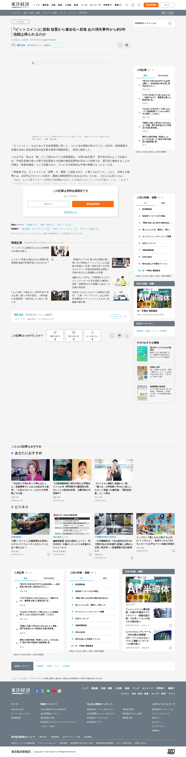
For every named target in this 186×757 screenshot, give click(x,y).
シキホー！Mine (47, 726)
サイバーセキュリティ (21, 713)
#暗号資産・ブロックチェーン (34, 229)
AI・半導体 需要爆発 (151, 270)
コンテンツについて (160, 713)
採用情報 (55, 737)
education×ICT (17, 709)
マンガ (84, 5)
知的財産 (63, 743)
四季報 (106, 5)
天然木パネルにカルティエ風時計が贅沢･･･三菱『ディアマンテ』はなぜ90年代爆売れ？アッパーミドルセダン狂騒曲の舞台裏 (90, 297)
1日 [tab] (145, 203)
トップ (36, 5)
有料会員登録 (151, 5)
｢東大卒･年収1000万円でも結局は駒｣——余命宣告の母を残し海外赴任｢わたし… (156, 83)
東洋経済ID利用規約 (104, 743)
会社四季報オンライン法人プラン (101, 713)
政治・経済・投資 (32, 13)
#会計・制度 (45, 225)
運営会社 (43, 737)
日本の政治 (147, 257)
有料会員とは (70, 212)
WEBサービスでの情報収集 (23, 743)
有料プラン (156, 718)
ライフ (63, 13)
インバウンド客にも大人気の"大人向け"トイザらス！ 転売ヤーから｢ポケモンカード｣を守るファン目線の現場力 (155, 540)
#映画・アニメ (151, 331)
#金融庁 (30, 225)
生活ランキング (149, 243)
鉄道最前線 (147, 209)
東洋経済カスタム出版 (132, 713)
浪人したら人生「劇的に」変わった (157, 229)
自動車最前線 (148, 250)
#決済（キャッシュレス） (63, 229)
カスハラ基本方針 (124, 743)
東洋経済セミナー (94, 722)
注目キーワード (144, 323)
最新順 (45, 5)
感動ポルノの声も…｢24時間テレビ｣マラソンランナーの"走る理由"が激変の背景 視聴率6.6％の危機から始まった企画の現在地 (91, 282)
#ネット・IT (62, 225)
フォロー (57, 45)
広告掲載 (88, 737)
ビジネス (17, 13)
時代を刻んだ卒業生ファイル (154, 264)
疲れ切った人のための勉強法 (160, 348)
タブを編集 (169, 13)
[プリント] (127, 45)
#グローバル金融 (87, 229)
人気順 (68, 5)
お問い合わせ (140, 743)
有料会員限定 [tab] (163, 76)
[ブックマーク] (120, 45)
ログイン (167, 5)
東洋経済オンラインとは (145, 23)
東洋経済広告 (128, 709)
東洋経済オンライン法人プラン (100, 709)
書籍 (117, 5)
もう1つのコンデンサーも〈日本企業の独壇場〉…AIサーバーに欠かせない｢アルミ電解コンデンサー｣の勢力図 (138, 638)
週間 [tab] (163, 203)
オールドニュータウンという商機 (156, 236)
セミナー (94, 5)
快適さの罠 (155, 367)
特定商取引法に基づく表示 (81, 743)
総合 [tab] (145, 75)
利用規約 (155, 730)
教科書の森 (127, 718)
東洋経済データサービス (97, 718)
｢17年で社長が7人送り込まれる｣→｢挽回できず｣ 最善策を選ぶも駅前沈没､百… (156, 97)
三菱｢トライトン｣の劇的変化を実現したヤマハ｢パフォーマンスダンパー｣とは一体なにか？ (30, 544)
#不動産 (163, 331)
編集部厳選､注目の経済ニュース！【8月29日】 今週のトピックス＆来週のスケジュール (72, 544)
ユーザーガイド (158, 726)
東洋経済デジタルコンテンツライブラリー (59, 722)
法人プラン (156, 722)
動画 (76, 5)
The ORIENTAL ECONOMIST (53, 709)
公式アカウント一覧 (71, 737)
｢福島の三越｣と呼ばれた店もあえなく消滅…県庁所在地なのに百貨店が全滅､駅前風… (156, 125)
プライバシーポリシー (47, 743)
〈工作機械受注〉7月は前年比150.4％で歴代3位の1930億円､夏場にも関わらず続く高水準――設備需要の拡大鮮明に (114, 546)
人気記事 (142, 70)
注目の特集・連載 (145, 283)
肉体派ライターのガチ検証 (153, 216)
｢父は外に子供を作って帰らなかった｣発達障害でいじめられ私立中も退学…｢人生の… (156, 111)
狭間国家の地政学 (157, 386)
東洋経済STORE (48, 718)
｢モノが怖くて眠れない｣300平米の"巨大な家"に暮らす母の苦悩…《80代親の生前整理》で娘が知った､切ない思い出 (30, 297)
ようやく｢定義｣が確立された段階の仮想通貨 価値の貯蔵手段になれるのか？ (30, 261)
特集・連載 (57, 5)
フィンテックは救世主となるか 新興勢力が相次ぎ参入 (30, 249)
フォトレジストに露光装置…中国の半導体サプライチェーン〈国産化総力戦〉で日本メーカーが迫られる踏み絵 (138, 615)
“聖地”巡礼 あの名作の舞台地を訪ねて (157, 223)
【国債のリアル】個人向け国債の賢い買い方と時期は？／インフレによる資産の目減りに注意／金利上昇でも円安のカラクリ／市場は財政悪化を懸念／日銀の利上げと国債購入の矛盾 (90, 266)
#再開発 (139, 331)
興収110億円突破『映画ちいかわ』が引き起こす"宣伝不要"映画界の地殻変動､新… (156, 139)
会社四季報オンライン (50, 713)
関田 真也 (21, 45)
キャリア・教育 (50, 13)
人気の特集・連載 (147, 197)
